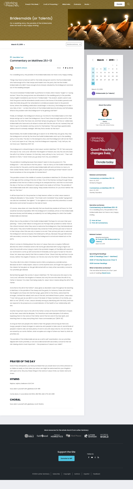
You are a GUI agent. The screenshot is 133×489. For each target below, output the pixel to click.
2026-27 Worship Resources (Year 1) (103, 260)
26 (101, 80)
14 (109, 72)
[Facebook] (88, 457)
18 (97, 76)
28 (109, 80)
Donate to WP (66, 458)
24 (93, 80)
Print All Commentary (99, 223)
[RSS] (98, 457)
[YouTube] (92, 457)
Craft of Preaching (50, 4)
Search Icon (128, 4)
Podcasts (77, 4)
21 (109, 76)
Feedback (96, 474)
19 (101, 76)
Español (86, 474)
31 (93, 83)
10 (93, 72)
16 (117, 72)
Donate (119, 4)
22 (113, 76)
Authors (77, 474)
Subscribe (56, 474)
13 (105, 72)
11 (97, 72)
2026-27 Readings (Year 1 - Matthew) (104, 256)
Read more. (106, 273)
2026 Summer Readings (98, 263)
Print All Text (96, 220)
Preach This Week (32, 4)
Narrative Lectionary (72, 44)
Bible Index (66, 4)
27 (105, 80)
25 (97, 80)
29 (113, 80)
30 (117, 80)
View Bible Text (17, 57)
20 (105, 76)
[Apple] (95, 457)
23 (117, 76)
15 (113, 72)
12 (101, 72)
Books (87, 4)
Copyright (67, 474)
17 (93, 76)
